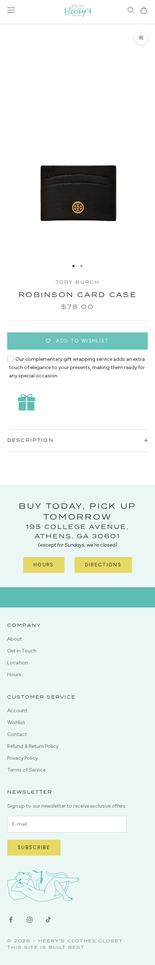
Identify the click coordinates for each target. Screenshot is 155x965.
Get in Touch (21, 651)
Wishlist (16, 722)
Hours (44, 564)
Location (17, 663)
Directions (103, 564)
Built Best (67, 947)
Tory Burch (78, 282)
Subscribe (34, 847)
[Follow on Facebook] (10, 919)
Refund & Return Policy (32, 746)
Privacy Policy (22, 758)
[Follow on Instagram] (29, 919)
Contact (17, 734)
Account (17, 711)
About (14, 639)
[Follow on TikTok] (48, 919)
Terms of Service (26, 770)
